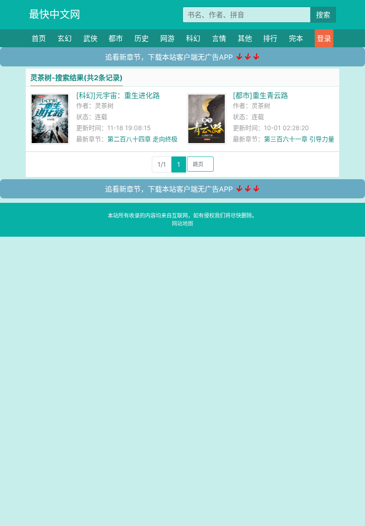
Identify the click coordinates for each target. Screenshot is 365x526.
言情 (219, 38)
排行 (270, 38)
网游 (167, 38)
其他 (245, 38)
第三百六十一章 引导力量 (299, 139)
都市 (116, 38)
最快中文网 (54, 14)
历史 (141, 38)
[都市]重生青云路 (260, 95)
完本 (296, 38)
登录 (324, 38)
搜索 (323, 14)
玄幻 (64, 38)
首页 (39, 38)
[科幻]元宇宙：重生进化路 (118, 95)
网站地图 (182, 223)
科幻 (193, 38)
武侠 (90, 38)
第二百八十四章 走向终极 (142, 139)
